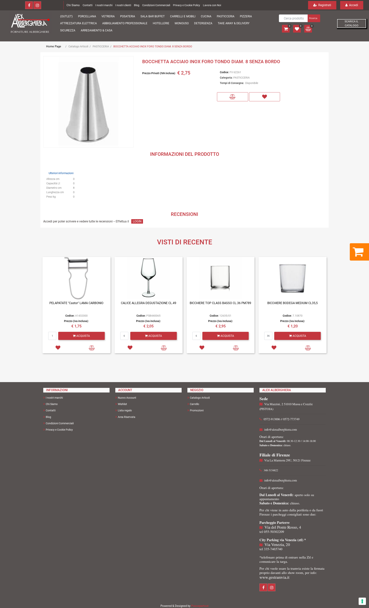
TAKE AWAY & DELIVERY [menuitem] (233, 23)
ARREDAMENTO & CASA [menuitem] (96, 30)
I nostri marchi (103, 5)
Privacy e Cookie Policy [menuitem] (59, 429)
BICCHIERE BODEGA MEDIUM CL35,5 (292, 303)
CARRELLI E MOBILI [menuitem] (182, 16)
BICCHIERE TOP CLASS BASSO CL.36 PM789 (220, 303)
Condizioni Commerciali (156, 5)
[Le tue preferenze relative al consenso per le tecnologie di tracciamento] (362, 601)
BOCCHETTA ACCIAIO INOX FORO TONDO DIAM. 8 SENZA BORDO (152, 46)
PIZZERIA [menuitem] (246, 16)
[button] (313, 18)
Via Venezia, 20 (277, 544)
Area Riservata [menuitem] (126, 416)
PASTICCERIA (101, 46)
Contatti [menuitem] (51, 410)
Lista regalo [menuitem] (125, 410)
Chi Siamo (73, 5)
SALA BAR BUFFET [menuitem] (152, 16)
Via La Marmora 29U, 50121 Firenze (287, 460)
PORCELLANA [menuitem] (87, 16)
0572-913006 (272, 419)
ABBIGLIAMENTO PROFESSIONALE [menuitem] (124, 23)
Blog (136, 5)
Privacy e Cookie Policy (186, 5)
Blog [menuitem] (48, 416)
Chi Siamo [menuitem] (52, 404)
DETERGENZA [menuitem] (203, 23)
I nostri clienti (123, 5)
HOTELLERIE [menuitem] (161, 23)
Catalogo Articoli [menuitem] (200, 397)
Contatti (87, 5)
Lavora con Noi (212, 5)
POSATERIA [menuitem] (127, 16)
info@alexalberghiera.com (280, 429)
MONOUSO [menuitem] (182, 23)
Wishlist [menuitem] (122, 404)
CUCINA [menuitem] (206, 16)
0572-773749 (291, 419)
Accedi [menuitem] (353, 5)
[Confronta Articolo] (232, 96)
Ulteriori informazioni (61, 173)
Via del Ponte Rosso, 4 (282, 527)
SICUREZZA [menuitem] (67, 30)
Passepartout (200, 606)
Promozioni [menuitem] (197, 410)
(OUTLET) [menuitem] (66, 16)
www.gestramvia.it (274, 577)
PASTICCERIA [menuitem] (225, 16)
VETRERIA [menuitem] (108, 16)
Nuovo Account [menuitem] (127, 397)
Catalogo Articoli (78, 46)
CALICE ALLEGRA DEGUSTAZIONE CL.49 (148, 303)
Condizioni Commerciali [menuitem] (60, 423)
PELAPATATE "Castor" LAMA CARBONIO (76, 303)
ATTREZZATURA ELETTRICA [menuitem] (78, 23)
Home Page (53, 46)
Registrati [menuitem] (324, 5)
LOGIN (137, 221)
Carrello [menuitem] (194, 404)
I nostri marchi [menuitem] (54, 397)
